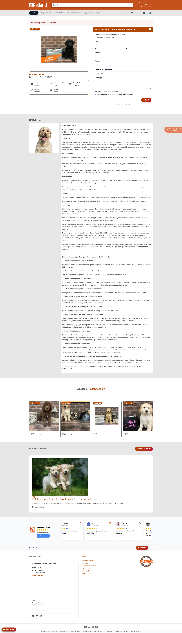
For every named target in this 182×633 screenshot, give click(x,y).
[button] (152, 532)
